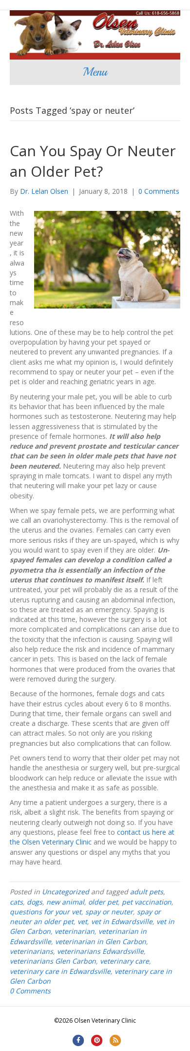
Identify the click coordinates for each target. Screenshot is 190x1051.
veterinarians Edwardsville (100, 951)
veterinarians (31, 951)
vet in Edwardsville (121, 921)
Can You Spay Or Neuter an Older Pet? (93, 161)
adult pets (146, 891)
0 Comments (158, 191)
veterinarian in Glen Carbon (100, 941)
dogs (34, 902)
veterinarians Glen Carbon (53, 961)
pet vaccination (146, 902)
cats (16, 902)
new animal (65, 902)
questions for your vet (45, 911)
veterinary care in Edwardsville (60, 971)
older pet (103, 902)
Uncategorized (65, 891)
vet (82, 921)
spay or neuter (109, 911)
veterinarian (75, 931)
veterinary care (124, 961)
